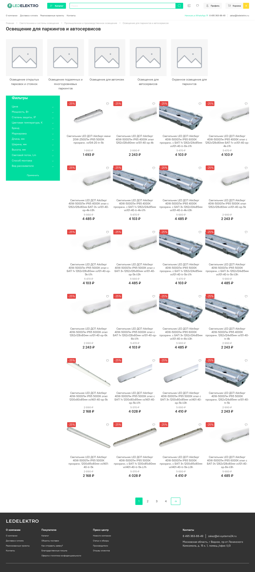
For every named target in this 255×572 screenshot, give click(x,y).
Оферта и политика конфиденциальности (61, 555)
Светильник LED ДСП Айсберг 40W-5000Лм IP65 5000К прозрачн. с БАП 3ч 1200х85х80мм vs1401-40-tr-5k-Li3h (181, 462)
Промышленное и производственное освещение (90, 23)
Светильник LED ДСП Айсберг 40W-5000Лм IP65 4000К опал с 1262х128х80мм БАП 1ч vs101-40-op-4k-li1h (227, 141)
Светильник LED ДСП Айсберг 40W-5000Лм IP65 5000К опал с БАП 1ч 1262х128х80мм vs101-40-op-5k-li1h (89, 269)
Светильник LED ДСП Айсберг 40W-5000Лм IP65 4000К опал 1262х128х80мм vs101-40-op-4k (135, 139)
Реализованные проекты (52, 15)
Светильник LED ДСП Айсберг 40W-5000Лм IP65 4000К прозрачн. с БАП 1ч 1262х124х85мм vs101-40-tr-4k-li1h (134, 205)
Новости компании (102, 535)
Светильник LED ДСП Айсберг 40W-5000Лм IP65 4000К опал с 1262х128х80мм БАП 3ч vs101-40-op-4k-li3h (88, 205)
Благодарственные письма (54, 550)
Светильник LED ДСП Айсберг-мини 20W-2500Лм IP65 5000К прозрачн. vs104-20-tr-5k (89, 139)
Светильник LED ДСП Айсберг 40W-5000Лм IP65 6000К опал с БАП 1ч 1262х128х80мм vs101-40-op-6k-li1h (135, 333)
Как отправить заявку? (52, 545)
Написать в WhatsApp (195, 15)
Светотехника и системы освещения (39, 23)
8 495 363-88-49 (217, 15)
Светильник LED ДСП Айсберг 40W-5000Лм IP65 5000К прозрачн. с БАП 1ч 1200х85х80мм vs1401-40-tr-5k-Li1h (135, 462)
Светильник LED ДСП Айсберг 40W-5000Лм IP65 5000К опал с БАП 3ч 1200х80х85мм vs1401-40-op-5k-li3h (181, 398)
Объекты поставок (50, 540)
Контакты (71, 15)
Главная (10, 23)
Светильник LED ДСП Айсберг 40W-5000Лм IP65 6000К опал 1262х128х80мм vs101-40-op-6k (89, 332)
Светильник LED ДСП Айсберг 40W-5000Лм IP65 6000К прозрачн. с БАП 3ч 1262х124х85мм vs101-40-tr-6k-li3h (180, 333)
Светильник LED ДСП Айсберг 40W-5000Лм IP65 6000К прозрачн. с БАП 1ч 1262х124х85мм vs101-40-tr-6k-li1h (181, 141)
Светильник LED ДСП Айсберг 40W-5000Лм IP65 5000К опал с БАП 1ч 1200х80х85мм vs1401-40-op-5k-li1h (135, 398)
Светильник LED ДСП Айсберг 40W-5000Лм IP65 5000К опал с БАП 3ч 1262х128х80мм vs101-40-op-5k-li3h (135, 269)
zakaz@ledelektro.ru (239, 15)
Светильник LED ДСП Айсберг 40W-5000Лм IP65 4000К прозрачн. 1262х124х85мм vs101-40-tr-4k (227, 333)
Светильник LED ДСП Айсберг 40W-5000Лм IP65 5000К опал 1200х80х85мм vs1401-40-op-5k (88, 396)
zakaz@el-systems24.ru (222, 536)
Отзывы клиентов (101, 550)
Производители (100, 545)
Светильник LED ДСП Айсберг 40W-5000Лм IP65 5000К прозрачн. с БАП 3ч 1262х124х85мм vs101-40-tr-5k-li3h (227, 269)
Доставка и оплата (29, 15)
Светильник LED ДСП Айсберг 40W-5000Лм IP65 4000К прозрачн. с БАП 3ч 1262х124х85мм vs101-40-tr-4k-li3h (180, 205)
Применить (33, 175)
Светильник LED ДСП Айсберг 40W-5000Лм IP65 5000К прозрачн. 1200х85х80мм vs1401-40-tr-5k (88, 462)
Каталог (59, 5)
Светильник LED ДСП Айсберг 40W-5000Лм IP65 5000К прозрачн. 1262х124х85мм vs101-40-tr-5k (227, 398)
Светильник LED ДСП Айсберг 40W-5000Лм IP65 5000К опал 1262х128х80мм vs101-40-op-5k (227, 204)
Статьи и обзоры (101, 540)
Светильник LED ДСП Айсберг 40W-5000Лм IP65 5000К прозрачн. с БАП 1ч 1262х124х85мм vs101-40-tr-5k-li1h (181, 269)
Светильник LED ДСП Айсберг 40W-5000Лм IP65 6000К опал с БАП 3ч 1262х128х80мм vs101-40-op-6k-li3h (227, 462)
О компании (11, 15)
